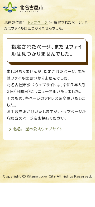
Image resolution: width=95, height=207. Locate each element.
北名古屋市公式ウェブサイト (38, 129)
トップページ (38, 22)
